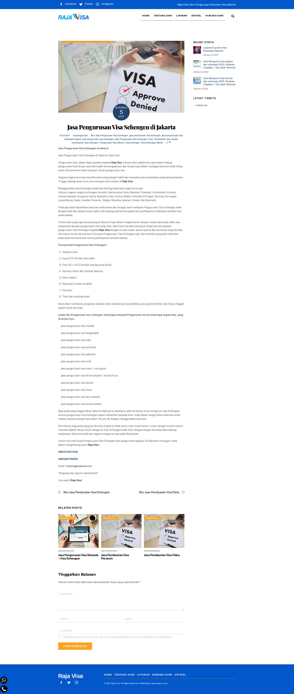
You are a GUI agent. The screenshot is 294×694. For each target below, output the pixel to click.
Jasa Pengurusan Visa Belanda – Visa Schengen (78, 556)
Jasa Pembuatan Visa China (162, 555)
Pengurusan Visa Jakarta (112, 142)
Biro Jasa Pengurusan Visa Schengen (109, 135)
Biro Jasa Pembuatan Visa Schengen (86, 492)
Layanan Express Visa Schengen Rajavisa (215, 49)
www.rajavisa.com (160, 683)
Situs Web (66, 630)
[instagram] (77, 682)
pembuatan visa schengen (85, 142)
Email (129, 619)
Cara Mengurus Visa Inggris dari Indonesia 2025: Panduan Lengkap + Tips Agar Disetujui (219, 64)
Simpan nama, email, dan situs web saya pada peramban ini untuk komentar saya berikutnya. (117, 637)
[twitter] (69, 682)
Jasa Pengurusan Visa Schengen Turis (134, 139)
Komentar (66, 594)
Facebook (70, 3)
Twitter (88, 3)
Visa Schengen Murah (152, 142)
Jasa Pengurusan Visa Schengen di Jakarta (121, 127)
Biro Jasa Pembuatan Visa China (159, 492)
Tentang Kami (163, 15)
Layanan (181, 15)
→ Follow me (200, 105)
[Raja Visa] (73, 17)
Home (145, 15)
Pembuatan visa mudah (166, 139)
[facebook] (61, 682)
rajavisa (65, 135)
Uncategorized (80, 135)
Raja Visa (76, 480)
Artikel (196, 15)
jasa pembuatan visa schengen (144, 135)
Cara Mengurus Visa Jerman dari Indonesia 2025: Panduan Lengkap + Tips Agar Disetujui (219, 81)
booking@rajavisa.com (79, 466)
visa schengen (133, 142)
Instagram (107, 3)
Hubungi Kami (214, 15)
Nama (64, 619)
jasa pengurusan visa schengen (98, 139)
